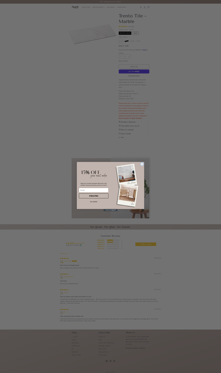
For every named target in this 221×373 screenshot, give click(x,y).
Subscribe (93, 196)
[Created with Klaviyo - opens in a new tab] (110, 210)
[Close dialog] (141, 164)
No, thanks (93, 202)
